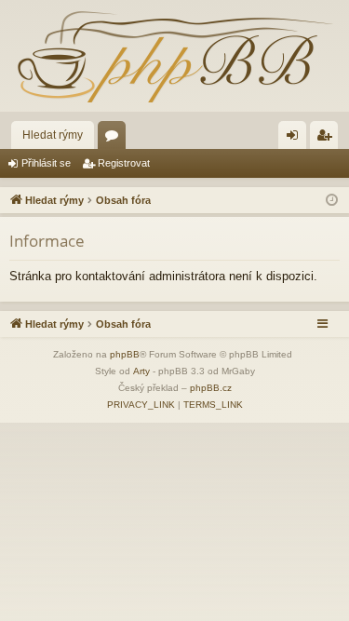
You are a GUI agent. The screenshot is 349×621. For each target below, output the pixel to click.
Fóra (115, 138)
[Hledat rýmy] (174, 56)
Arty (141, 371)
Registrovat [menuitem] (327, 138)
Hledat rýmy (52, 135)
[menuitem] (141, 405)
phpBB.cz (211, 388)
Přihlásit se (46, 163)
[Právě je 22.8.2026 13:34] (332, 200)
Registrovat (124, 163)
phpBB (125, 354)
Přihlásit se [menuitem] (296, 138)
